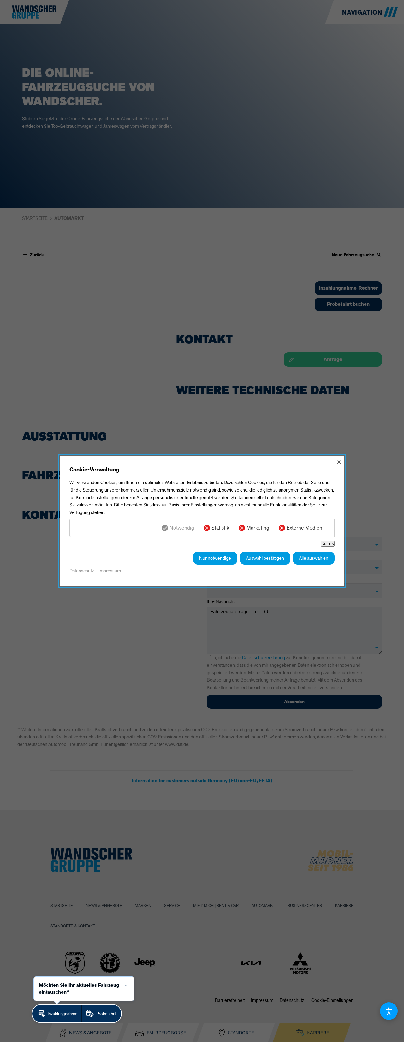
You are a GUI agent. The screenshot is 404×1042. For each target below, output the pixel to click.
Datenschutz (81, 571)
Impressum (109, 571)
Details (327, 543)
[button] (56, 1013)
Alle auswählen (313, 558)
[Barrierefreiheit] (389, 1011)
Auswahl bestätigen (265, 558)
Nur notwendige (215, 558)
